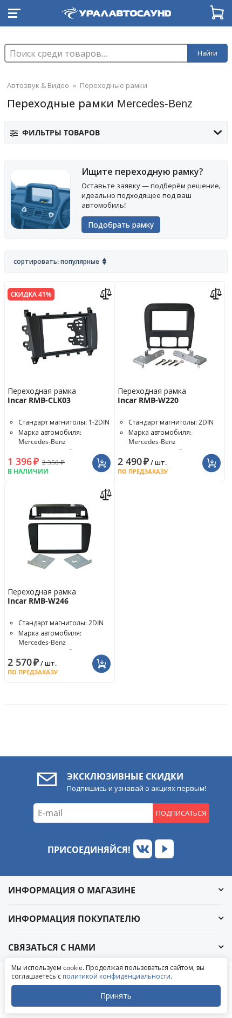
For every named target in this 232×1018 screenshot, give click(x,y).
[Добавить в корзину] (103, 458)
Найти (207, 53)
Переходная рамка (42, 395)
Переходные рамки (113, 85)
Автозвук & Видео (38, 85)
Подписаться (181, 813)
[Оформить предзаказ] (213, 458)
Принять (116, 995)
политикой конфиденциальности (116, 976)
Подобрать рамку (121, 225)
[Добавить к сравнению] (107, 293)
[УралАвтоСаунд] (116, 11)
